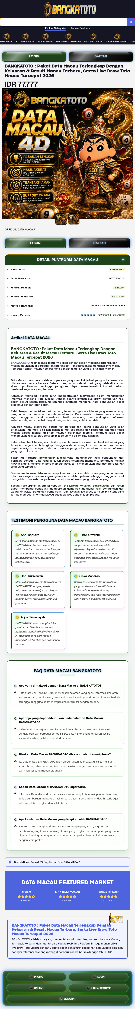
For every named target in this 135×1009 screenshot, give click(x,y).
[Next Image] (130, 154)
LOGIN (34, 56)
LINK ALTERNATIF (101, 988)
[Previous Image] (5, 154)
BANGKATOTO (20, 362)
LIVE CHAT (70, 998)
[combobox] (63, 22)
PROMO (38, 977)
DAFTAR (101, 56)
